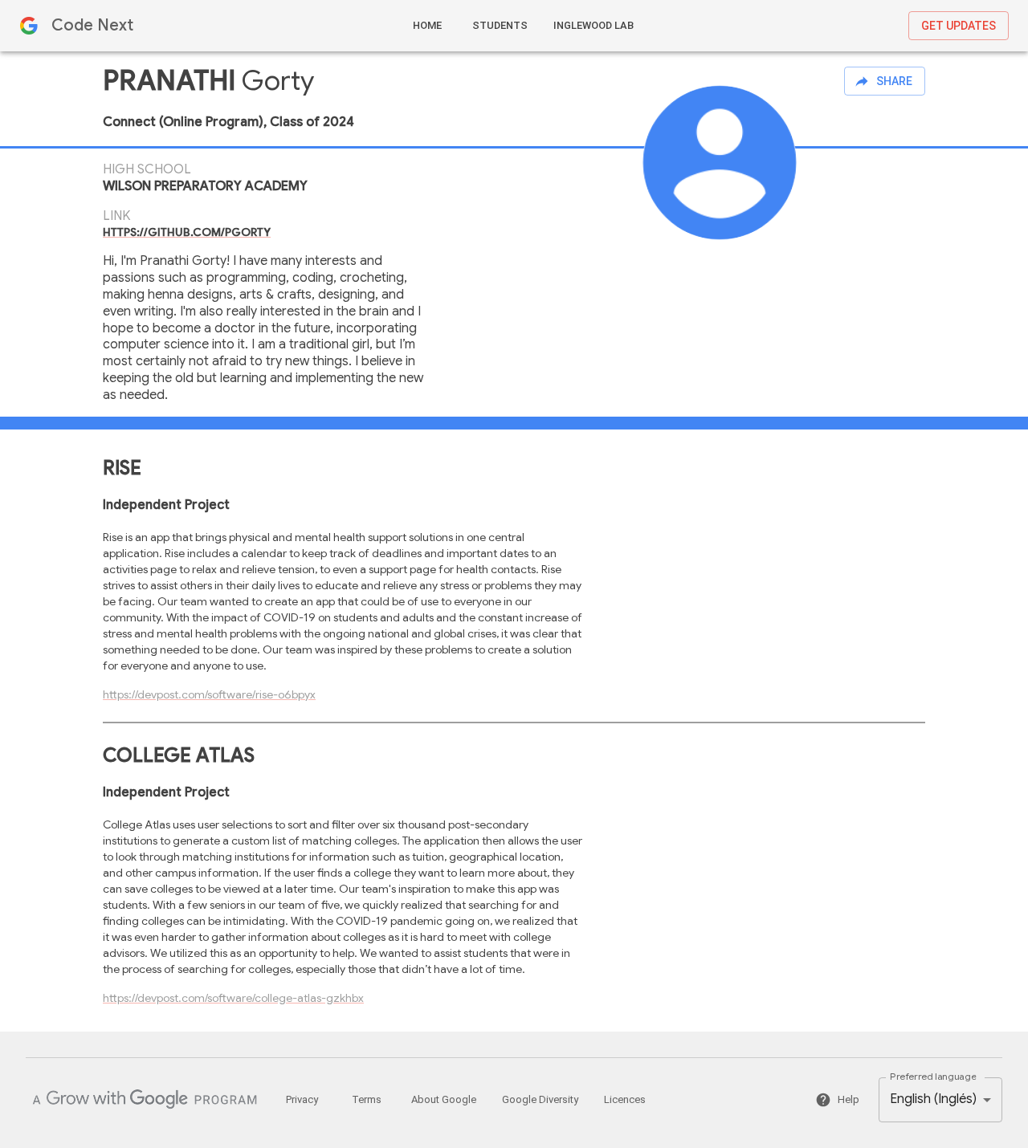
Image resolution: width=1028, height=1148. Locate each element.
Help (848, 1099)
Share (894, 81)
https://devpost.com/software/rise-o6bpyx (209, 694)
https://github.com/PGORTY (187, 232)
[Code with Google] (144, 1099)
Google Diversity (540, 1099)
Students (500, 25)
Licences (625, 1099)
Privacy (302, 1099)
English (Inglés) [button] (933, 1099)
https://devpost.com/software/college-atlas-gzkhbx (233, 998)
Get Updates (958, 25)
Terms (366, 1099)
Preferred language (933, 1077)
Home (427, 25)
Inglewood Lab (593, 25)
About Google (443, 1099)
